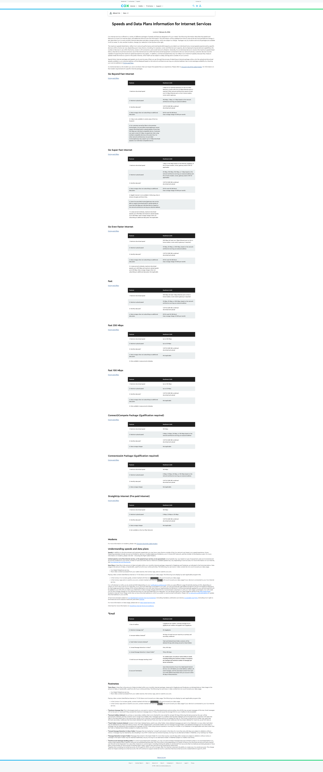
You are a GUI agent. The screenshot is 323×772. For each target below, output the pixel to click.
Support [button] (158, 6)
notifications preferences (158, 585)
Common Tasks (138, 763)
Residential (123, 1)
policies (141, 599)
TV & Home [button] (149, 6)
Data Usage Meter (205, 591)
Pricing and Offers (113, 78)
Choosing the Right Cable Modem (191, 67)
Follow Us (178, 763)
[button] (194, 6)
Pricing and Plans (128, 63)
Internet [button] (132, 6)
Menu (124, 13)
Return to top (161, 757)
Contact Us (198, 1)
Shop (130, 763)
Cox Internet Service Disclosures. (120, 562)
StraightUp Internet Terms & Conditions (142, 606)
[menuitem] (134, 6)
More (161, 763)
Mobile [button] (140, 6)
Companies (169, 763)
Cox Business (131, 1)
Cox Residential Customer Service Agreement (142, 598)
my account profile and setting (198, 593)
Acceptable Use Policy (191, 598)
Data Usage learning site (147, 602)
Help (147, 763)
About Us (154, 763)
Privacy (192, 763)
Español (138, 1)
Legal (185, 763)
